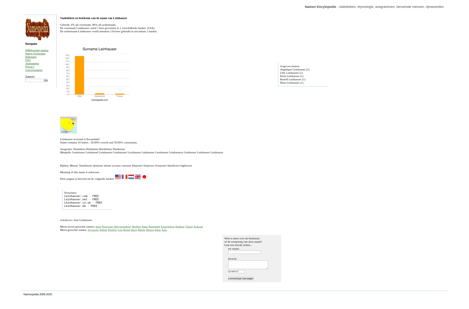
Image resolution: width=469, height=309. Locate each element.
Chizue (189, 226)
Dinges (150, 229)
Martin (141, 229)
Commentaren (34, 70)
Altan (145, 226)
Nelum (103, 229)
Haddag (179, 226)
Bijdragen (30, 56)
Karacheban (168, 226)
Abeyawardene (122, 226)
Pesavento (107, 226)
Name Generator (35, 53)
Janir (98, 226)
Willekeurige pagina (36, 50)
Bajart (126, 229)
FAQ (28, 60)
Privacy (29, 66)
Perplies (112, 229)
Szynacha (93, 229)
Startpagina (32, 63)
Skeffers (136, 226)
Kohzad (198, 226)
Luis (120, 229)
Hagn (134, 229)
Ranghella (154, 226)
